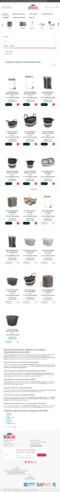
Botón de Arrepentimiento (36, 446)
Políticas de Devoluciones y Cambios (39, 442)
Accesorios (9, 420)
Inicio (5, 427)
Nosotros (32, 17)
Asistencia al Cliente (35, 440)
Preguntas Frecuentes (8, 446)
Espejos (8, 419)
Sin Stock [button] (44, 223)
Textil (8, 416)
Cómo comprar (33, 14)
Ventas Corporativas (19, 17)
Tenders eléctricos (11, 423)
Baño (9, 427)
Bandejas (9, 422)
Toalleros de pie (10, 417)
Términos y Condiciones (9, 444)
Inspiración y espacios (18, 14)
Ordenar (54, 65)
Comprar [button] (8, 104)
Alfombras (9, 413)
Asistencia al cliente (47, 14)
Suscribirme (41, 455)
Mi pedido (6, 17)
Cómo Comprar (7, 442)
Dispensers (9, 414)
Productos (5, 14)
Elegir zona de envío (50, 7)
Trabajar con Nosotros (8, 440)
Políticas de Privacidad (35, 444)
